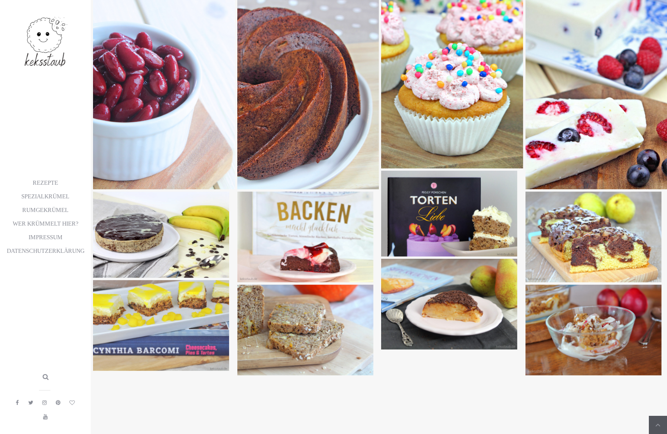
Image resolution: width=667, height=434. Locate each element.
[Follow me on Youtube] (45, 417)
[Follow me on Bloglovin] (72, 403)
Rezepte (45, 183)
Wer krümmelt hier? (45, 224)
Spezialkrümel (45, 196)
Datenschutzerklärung (45, 251)
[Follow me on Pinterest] (58, 403)
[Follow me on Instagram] (44, 403)
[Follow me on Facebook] (17, 403)
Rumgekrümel (45, 210)
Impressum (46, 237)
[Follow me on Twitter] (30, 403)
